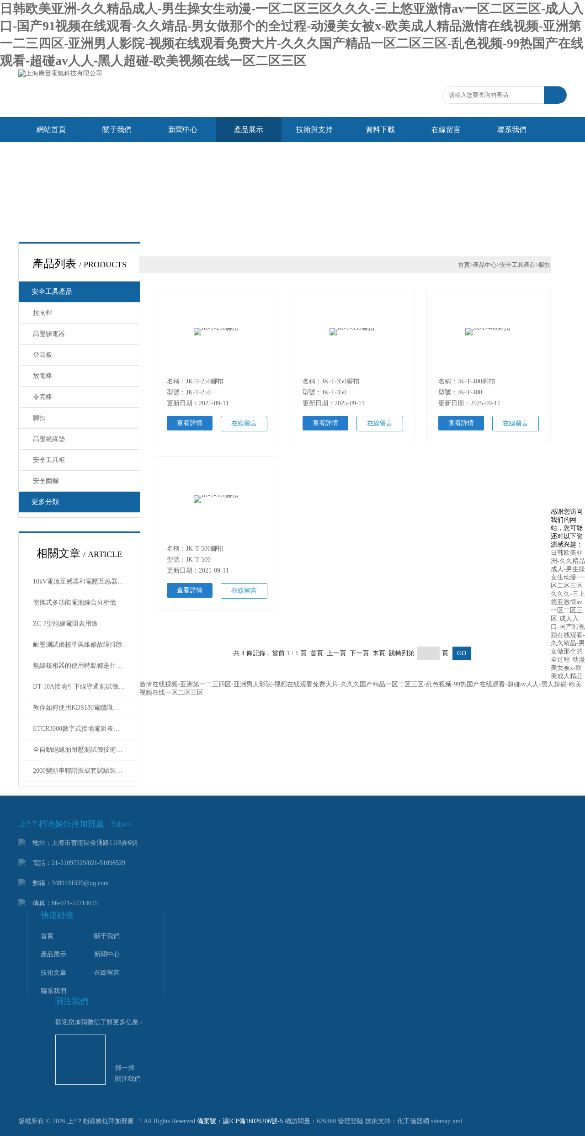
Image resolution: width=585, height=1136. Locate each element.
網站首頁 (51, 129)
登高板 (42, 354)
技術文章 (53, 972)
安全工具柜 (49, 460)
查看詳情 (189, 422)
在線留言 (446, 129)
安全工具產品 (52, 291)
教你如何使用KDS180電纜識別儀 (79, 707)
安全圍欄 (45, 481)
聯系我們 (511, 129)
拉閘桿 (42, 312)
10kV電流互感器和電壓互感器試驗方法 (86, 581)
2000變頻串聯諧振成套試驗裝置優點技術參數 (86, 770)
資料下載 (380, 129)
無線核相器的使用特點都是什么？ (81, 665)
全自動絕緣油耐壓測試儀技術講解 (81, 749)
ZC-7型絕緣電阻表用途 (65, 623)
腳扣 (39, 417)
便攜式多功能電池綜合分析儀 (74, 602)
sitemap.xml (447, 1121)
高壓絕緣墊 (49, 438)
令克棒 (42, 396)
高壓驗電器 (49, 333)
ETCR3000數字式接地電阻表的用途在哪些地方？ (86, 728)
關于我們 (117, 129)
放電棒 (42, 375)
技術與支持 (314, 129)
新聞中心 (182, 129)
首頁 (464, 264)
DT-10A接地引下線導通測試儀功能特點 (86, 686)
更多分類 (45, 501)
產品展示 (248, 129)
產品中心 (485, 264)
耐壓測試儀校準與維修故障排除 (77, 644)
